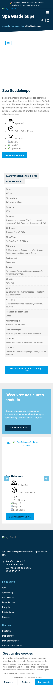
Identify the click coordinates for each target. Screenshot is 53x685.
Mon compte (8, 636)
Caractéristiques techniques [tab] (21, 176)
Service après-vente (12, 645)
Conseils (6, 617)
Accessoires (8, 597)
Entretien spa (8, 602)
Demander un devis (14, 155)
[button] (47, 12)
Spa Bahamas (14, 476)
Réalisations (8, 612)
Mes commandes (10, 640)
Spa (22, 26)
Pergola (6, 607)
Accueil (5, 26)
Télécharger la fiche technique (26, 370)
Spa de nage (8, 592)
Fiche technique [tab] (14, 181)
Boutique (15, 26)
